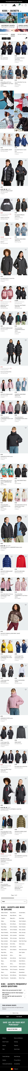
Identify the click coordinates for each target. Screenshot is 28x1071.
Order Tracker (5, 1041)
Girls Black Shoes (13, 924)
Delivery (4, 1038)
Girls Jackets (13, 935)
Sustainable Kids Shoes (22, 913)
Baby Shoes (4, 915)
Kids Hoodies (22, 926)
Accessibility (17, 1063)
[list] (14, 34)
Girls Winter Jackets (13, 975)
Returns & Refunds (18, 1038)
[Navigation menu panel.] (2, 5)
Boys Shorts (4, 955)
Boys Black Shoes (4, 930)
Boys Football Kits (4, 932)
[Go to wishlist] (5, 5)
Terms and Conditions (7, 1063)
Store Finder (17, 1049)
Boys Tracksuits (3, 972)
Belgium (16, 1069)
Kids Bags (21, 918)
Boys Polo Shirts (3, 950)
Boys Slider (4, 958)
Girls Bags (12, 921)
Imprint (4, 1045)
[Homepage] (14, 5)
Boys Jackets (4, 941)
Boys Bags (3, 926)
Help (3, 1049)
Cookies (4, 1060)
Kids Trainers (22, 958)
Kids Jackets (22, 929)
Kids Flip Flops (23, 941)
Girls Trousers (13, 969)
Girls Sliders (13, 949)
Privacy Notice (17, 1060)
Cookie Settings (5, 1056)
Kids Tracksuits (21, 955)
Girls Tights (13, 961)
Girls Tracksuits (12, 964)
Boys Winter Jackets (13, 915)
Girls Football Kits (13, 927)
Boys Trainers (4, 975)
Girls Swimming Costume (13, 955)
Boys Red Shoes (3, 952)
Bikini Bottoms (22, 975)
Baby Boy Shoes (3, 924)
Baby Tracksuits (3, 921)
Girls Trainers (13, 966)
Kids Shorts (22, 938)
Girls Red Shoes (12, 944)
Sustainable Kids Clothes (13, 978)
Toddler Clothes (3, 918)
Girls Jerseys (13, 938)
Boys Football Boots (4, 935)
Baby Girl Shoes (12, 918)
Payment (16, 1045)
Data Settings (17, 1056)
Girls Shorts (13, 946)
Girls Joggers (13, 941)
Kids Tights (22, 952)
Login (7, 1016)
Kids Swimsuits (23, 949)
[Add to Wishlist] (11, 43)
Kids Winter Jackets (22, 961)
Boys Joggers (4, 946)
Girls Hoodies (13, 932)
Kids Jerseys (22, 932)
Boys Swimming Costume (4, 964)
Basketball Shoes (21, 969)
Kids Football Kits (22, 921)
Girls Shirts (13, 958)
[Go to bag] (25, 5)
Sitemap (16, 1041)
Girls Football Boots (13, 930)
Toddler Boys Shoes (4, 969)
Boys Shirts (4, 966)
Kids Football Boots (22, 924)
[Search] (22, 5)
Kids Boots (21, 935)
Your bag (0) (19, 1016)
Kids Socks (22, 944)
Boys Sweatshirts (4, 961)
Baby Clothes (4, 912)
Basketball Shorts (21, 972)
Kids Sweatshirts (22, 947)
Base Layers (22, 966)
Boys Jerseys (4, 944)
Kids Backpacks (22, 915)
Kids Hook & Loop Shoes (22, 964)
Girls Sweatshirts (13, 952)
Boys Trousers (4, 978)
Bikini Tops (22, 978)
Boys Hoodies (4, 938)
